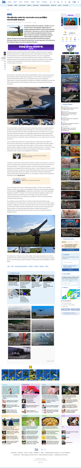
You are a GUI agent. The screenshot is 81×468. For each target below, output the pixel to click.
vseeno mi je (65, 306)
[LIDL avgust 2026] (30, 367)
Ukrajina (42, 266)
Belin (12, 266)
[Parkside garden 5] (24, 374)
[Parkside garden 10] (59, 374)
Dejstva (29, 5)
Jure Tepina (3, 57)
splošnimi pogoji (72, 265)
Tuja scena (35, 5)
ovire (77, 241)
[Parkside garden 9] (52, 374)
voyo (64, 415)
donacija (36, 266)
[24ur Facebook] (41, 450)
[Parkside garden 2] (4, 374)
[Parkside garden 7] (38, 374)
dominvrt (25, 415)
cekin (64, 384)
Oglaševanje (14, 452)
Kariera (31, 452)
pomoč (46, 266)
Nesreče (64, 241)
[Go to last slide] (48, 117)
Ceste (59, 5)
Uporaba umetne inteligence (61, 454)
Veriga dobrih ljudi (44, 5)
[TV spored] (58, 2)
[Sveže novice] (8, 10)
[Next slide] (53, 117)
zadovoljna (26, 384)
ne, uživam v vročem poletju (68, 304)
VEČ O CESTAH (70, 249)
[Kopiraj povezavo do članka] (5, 69)
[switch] (74, 2)
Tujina (15, 5)
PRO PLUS (26, 452)
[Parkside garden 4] (17, 374)
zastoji (70, 241)
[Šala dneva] (77, 283)
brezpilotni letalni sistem (21, 266)
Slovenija (10, 5)
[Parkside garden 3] (10, 374)
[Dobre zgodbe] (51, 2)
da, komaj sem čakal (66, 303)
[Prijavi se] (69, 2)
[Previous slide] (56, 367)
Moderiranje (36, 452)
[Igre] (54, 2)
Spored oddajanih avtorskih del (46, 454)
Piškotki (42, 452)
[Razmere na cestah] (62, 2)
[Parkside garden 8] (45, 374)
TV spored (65, 5)
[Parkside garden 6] (31, 374)
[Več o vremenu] (78, 39)
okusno (45, 415)
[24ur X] (44, 450)
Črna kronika (22, 5)
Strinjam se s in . (70, 266)
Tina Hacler (3, 58)
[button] (13, 122)
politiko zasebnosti (67, 266)
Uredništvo (20, 452)
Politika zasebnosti (65, 452)
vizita (44, 384)
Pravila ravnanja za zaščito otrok (29, 454)
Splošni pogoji (16, 454)
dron (9, 266)
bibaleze (5, 384)
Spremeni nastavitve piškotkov (52, 452)
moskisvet (5, 415)
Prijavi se (70, 269)
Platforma (53, 5)
